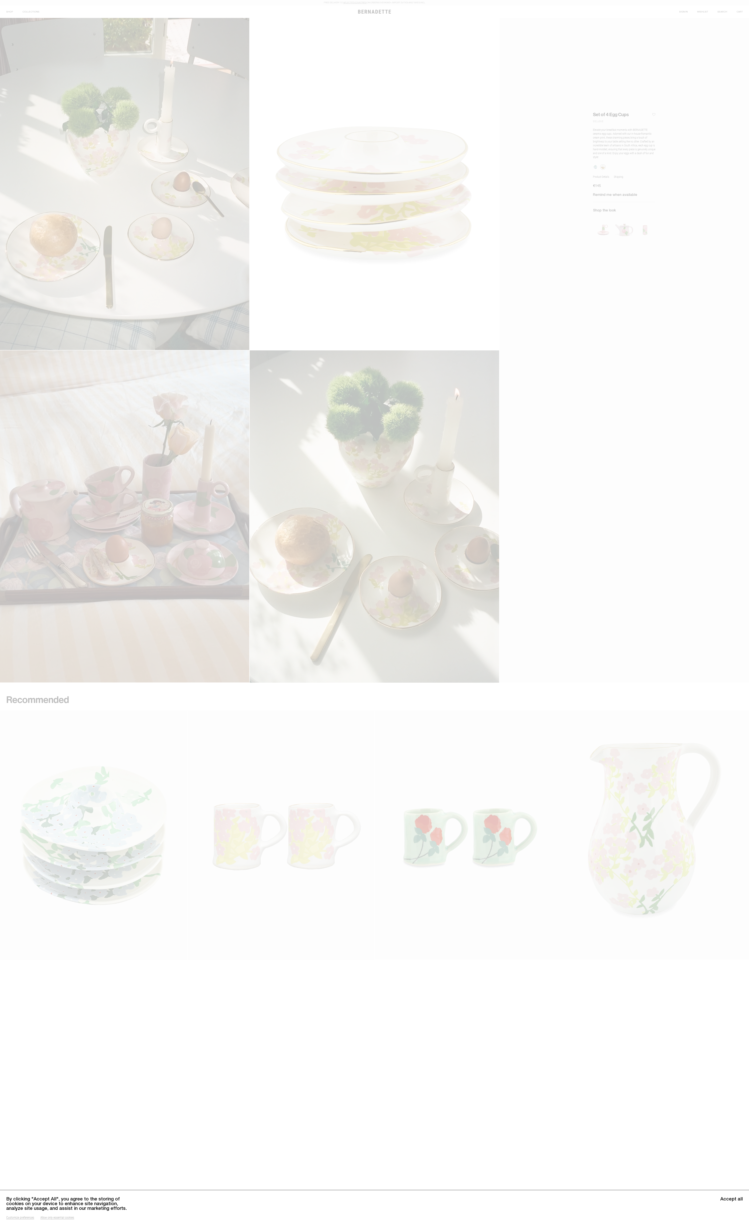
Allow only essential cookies (57, 1217)
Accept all (731, 1198)
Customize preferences (20, 1217)
